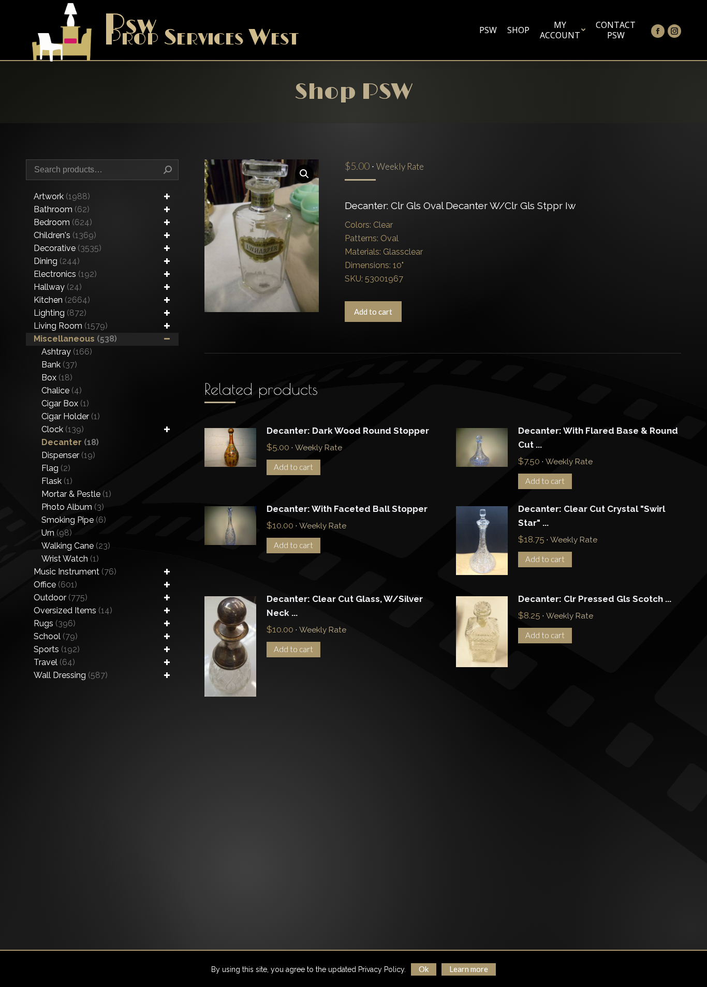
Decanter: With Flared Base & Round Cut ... (598, 437)
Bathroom (62, 209)
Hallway (58, 287)
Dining (57, 261)
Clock (62, 429)
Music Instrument (75, 572)
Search (168, 169)
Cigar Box (65, 403)
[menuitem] (488, 30)
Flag (55, 468)
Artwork (62, 196)
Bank (59, 365)
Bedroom (63, 222)
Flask (56, 481)
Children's (65, 235)
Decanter (70, 442)
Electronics (65, 274)
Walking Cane (75, 546)
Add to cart (373, 311)
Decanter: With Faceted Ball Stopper (347, 509)
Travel (54, 662)
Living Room (71, 326)
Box (56, 377)
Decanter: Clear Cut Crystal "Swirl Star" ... (591, 516)
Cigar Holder (70, 416)
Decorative (67, 248)
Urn (56, 533)
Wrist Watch (70, 559)
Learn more (468, 969)
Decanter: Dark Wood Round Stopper (348, 430)
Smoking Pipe (73, 520)
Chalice (61, 390)
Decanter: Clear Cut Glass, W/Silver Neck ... (345, 606)
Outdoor (60, 597)
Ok (424, 969)
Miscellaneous (75, 339)
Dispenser (68, 455)
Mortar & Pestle (76, 494)
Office (55, 585)
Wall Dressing (71, 675)
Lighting (60, 313)
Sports (57, 649)
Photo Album (72, 507)
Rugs (55, 623)
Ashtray (66, 352)
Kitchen (62, 300)
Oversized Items (73, 610)
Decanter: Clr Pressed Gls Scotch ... (594, 599)
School (56, 636)
